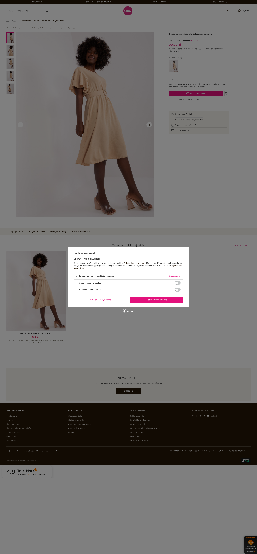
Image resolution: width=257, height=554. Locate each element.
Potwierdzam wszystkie (157, 300)
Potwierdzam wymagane (100, 300)
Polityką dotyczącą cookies (134, 263)
